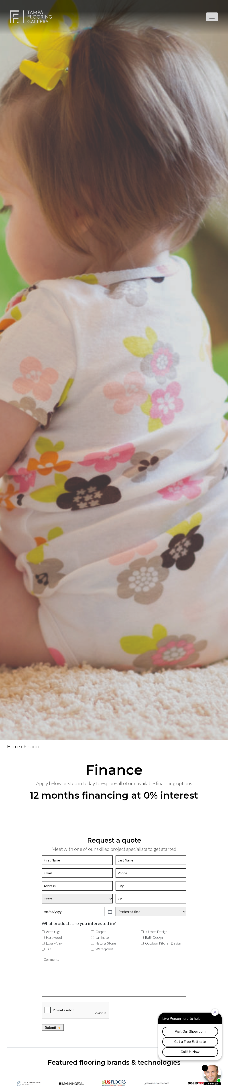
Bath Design (154, 937)
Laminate (102, 937)
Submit (51, 1027)
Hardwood (54, 937)
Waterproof (104, 949)
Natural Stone (106, 943)
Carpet (101, 932)
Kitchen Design (156, 932)
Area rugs (53, 932)
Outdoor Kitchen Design (163, 943)
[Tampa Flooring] (31, 16)
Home (13, 746)
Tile (48, 949)
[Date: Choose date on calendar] (110, 912)
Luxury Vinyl (54, 943)
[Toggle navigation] (212, 16)
